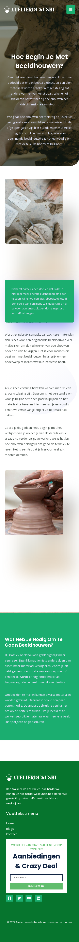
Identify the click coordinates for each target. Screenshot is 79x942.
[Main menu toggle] (70, 9)
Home (10, 823)
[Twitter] (19, 898)
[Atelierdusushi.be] (29, 9)
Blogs (10, 829)
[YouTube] (29, 898)
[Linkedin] (38, 898)
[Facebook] (9, 898)
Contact (11, 834)
